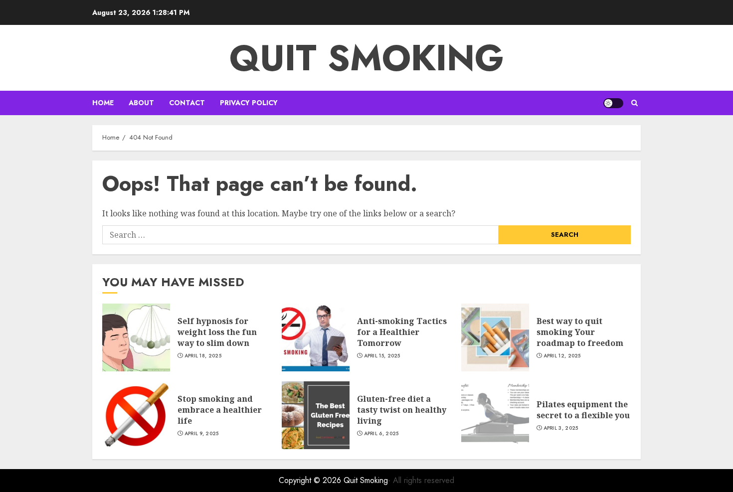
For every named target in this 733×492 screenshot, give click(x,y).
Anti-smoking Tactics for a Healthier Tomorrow (402, 332)
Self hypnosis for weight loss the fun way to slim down (217, 332)
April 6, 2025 (381, 433)
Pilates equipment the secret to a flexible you (583, 410)
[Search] (634, 103)
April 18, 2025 (202, 355)
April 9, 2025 (201, 433)
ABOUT (141, 103)
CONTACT (187, 103)
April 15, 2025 (382, 355)
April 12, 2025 (562, 355)
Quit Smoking (366, 58)
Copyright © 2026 (311, 480)
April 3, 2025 (561, 428)
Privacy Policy (249, 103)
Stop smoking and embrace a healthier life (220, 410)
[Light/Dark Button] (613, 103)
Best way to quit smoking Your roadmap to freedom (580, 332)
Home (103, 103)
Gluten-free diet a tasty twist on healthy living (401, 410)
